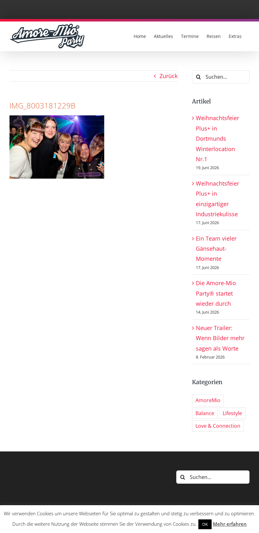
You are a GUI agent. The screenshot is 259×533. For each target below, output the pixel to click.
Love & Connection (218, 425)
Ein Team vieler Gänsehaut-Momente (216, 249)
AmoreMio (208, 400)
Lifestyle (232, 413)
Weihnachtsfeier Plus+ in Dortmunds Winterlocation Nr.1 (217, 138)
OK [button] (205, 524)
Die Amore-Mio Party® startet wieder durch (216, 293)
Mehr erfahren (230, 524)
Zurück (169, 76)
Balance (205, 413)
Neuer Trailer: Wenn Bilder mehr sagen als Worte (220, 338)
